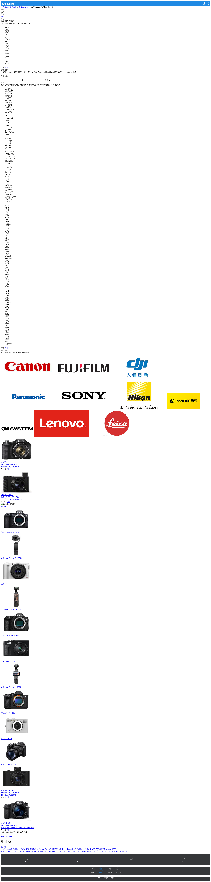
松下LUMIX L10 (88, 851)
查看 (6, 67)
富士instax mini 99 (29, 851)
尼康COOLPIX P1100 (110, 851)
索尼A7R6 (5, 851)
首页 (98, 878)
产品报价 (4, 7)
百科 (112, 878)
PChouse (184, 861)
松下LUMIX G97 (15, 851)
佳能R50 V (32, 849)
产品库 (105, 878)
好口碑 (3, 506)
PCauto (79, 861)
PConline (27, 861)
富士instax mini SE (61, 851)
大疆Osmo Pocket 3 (44, 849)
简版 (92, 872)
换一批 (3, 847)
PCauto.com (131, 861)
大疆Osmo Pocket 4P (20, 849)
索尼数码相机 (24, 7)
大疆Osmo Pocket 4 (84, 849)
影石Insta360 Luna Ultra (45, 851)
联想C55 (102, 849)
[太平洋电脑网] (11, 3)
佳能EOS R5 (123, 851)
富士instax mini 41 (75, 851)
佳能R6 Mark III (57, 849)
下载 (203, 3)
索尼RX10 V (111, 849)
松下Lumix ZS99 (70, 849)
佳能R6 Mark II (7, 849)
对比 (8, 469)
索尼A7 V (95, 849)
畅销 (2, 16)
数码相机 (13, 7)
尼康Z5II (98, 851)
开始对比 (4, 837)
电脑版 (110, 872)
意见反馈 (118, 872)
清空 (10, 837)
